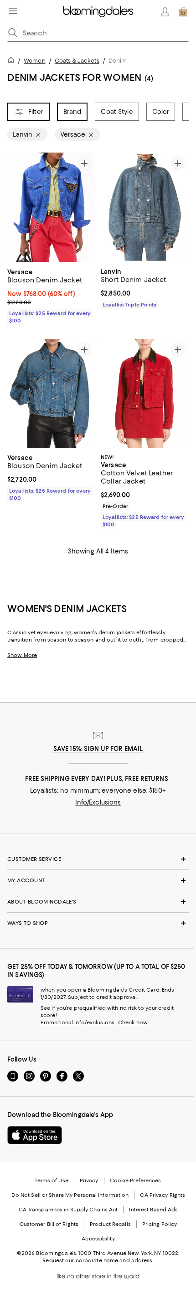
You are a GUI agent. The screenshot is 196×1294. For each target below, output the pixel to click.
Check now (133, 1022)
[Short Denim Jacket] (145, 207)
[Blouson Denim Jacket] (51, 207)
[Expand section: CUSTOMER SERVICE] (98, 859)
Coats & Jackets (77, 60)
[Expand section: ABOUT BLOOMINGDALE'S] (98, 901)
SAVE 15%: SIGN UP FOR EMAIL (98, 748)
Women (35, 60)
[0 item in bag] (183, 11)
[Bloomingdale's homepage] (12, 61)
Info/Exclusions (98, 802)
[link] (51, 295)
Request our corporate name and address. (97, 1260)
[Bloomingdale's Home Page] (98, 11)
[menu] (12, 10)
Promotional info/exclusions (77, 1022)
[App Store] (34, 1135)
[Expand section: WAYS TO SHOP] (98, 923)
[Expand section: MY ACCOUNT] (98, 880)
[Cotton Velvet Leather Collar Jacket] (145, 393)
